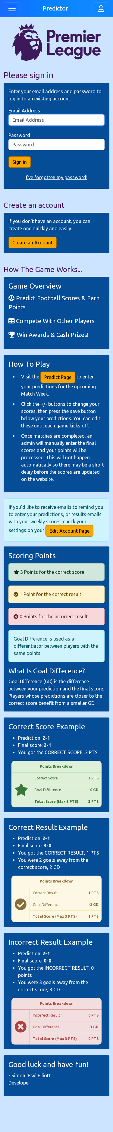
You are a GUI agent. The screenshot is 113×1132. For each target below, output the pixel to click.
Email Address (24, 110)
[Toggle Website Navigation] (12, 8)
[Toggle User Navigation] (101, 8)
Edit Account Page (69, 531)
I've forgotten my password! (56, 177)
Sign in (19, 162)
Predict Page (57, 377)
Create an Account (32, 242)
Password (19, 135)
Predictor (55, 8)
